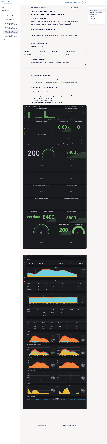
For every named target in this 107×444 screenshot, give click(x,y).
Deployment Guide (6, 39)
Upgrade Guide (6, 10)
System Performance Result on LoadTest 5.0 (10, 16)
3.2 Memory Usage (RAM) (94, 18)
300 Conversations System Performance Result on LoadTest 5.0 (11, 36)
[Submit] (89, 2)
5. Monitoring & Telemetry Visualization (96, 22)
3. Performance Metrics (93, 14)
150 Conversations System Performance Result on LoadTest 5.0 (11, 28)
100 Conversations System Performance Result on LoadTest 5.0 (11, 24)
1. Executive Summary (93, 10)
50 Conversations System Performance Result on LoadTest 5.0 (11, 20)
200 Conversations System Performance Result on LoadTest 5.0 (11, 32)
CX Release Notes (6, 7)
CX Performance (6, 13)
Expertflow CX (36, 7)
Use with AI (75, 7)
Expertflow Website (68, 2)
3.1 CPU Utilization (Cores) (94, 16)
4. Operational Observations (94, 20)
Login (79, 2)
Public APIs (75, 2)
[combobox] (96, 2)
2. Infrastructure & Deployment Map (95, 12)
